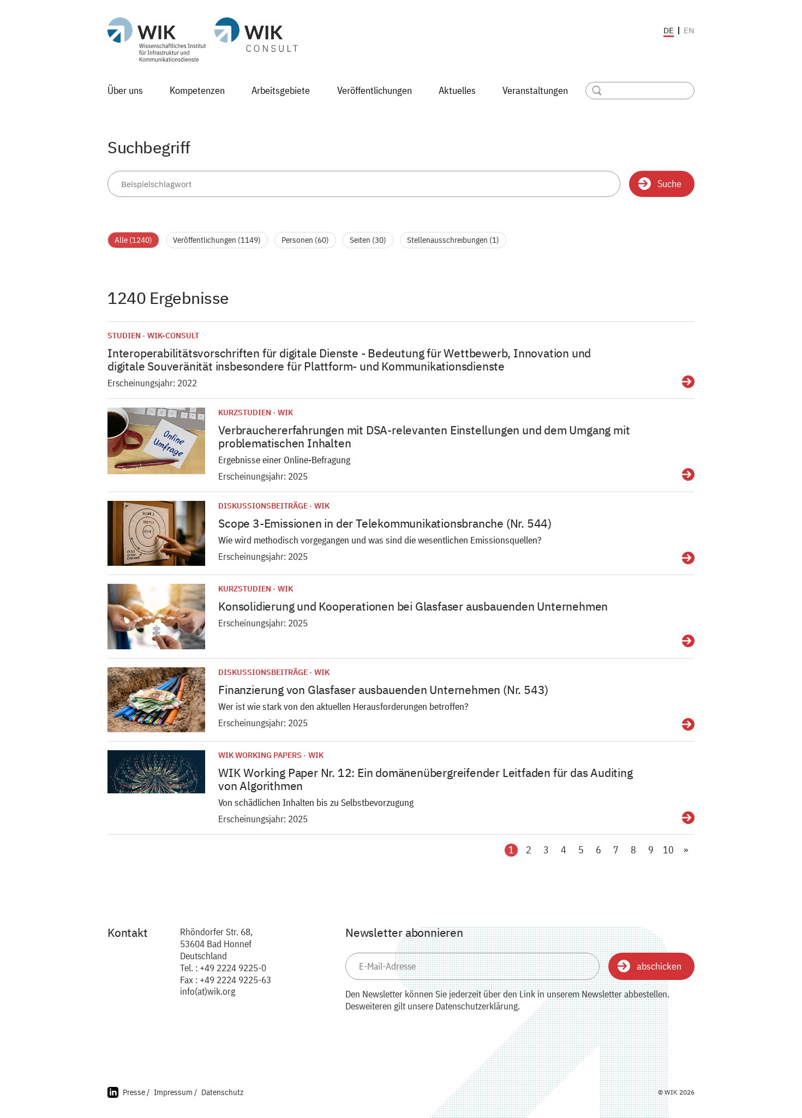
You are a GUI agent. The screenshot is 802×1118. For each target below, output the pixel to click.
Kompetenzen (197, 90)
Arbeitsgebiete (281, 90)
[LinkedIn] (112, 1094)
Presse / (136, 1092)
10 (668, 850)
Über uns (125, 90)
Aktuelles (457, 90)
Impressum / (175, 1092)
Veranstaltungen (535, 90)
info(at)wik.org (207, 991)
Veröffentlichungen (374, 90)
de (668, 30)
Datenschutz (222, 1092)
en (689, 30)
